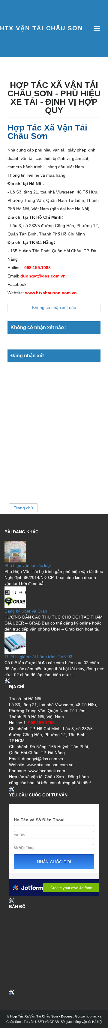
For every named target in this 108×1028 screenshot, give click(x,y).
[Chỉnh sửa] (7, 680)
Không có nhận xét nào (54, 307)
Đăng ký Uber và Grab (25, 611)
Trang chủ (23, 507)
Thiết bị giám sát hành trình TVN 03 (38, 656)
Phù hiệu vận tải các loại (27, 565)
